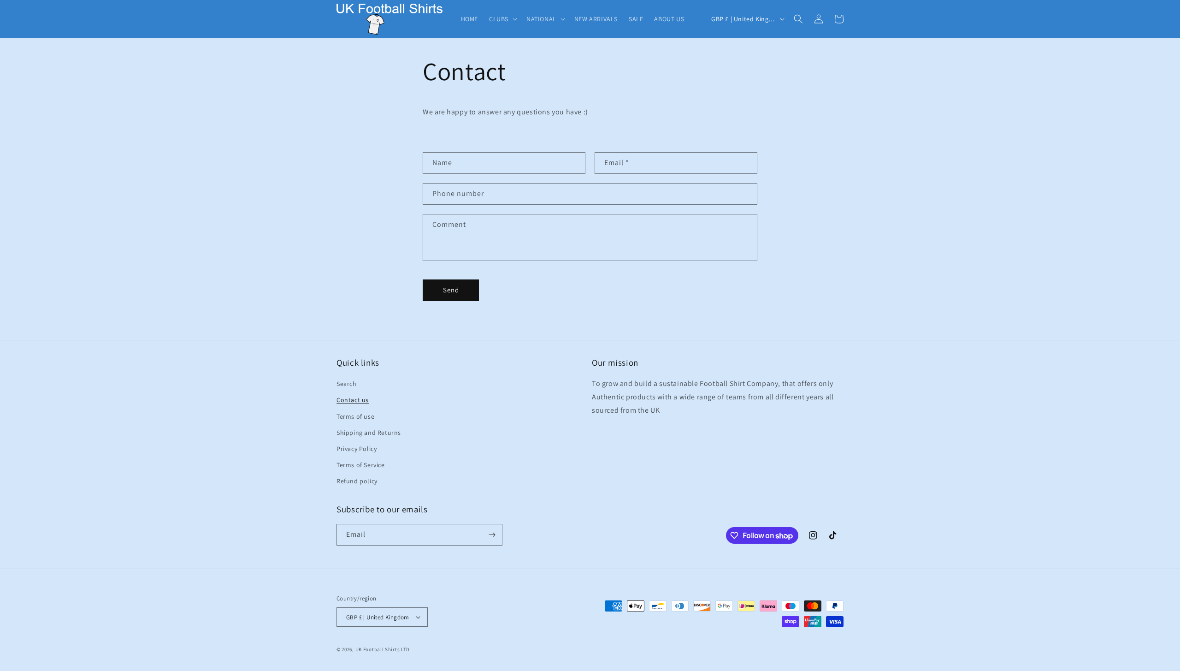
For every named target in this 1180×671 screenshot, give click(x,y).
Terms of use (355, 416)
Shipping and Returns (368, 432)
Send (451, 289)
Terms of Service (360, 465)
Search (346, 384)
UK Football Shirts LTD (382, 649)
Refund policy (357, 481)
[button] (502, 19)
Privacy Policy (356, 449)
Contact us (352, 400)
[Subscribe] (492, 535)
